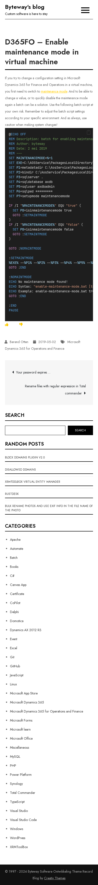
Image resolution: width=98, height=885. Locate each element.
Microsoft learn (20, 729)
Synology (16, 783)
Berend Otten (19, 341)
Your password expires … (33, 372)
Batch (14, 557)
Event (13, 639)
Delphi (14, 612)
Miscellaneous (19, 747)
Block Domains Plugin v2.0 (25, 457)
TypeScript (17, 801)
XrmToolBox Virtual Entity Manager (32, 482)
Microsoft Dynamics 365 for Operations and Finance (46, 711)
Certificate (17, 593)
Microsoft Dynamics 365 (27, 702)
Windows (16, 828)
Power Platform (21, 774)
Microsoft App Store (24, 693)
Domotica (17, 621)
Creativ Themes (54, 878)
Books (14, 566)
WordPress (17, 838)
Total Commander (22, 792)
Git (12, 657)
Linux (13, 684)
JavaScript (16, 675)
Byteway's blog (24, 7)
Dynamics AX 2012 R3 (25, 630)
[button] (88, 132)
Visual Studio (19, 810)
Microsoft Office (21, 738)
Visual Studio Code (23, 819)
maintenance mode (54, 91)
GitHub (15, 666)
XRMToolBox (19, 847)
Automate (16, 548)
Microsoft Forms (21, 720)
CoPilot (15, 602)
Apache (15, 539)
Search (14, 415)
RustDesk (12, 494)
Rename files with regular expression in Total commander (55, 390)
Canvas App (18, 584)
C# (12, 575)
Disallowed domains (20, 469)
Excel (13, 648)
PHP (13, 765)
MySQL (15, 756)
